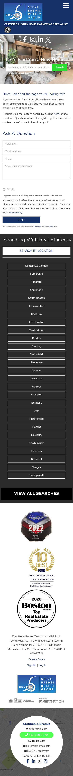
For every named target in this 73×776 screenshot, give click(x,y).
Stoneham (36, 362)
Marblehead (36, 419)
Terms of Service (48, 226)
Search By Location (36, 251)
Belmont (36, 403)
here (56, 114)
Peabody (36, 451)
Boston (36, 338)
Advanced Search (22, 73)
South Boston (36, 298)
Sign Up (31, 665)
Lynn (36, 411)
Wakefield (36, 354)
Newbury (36, 435)
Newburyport (36, 443)
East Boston (36, 322)
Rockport (36, 459)
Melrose (37, 387)
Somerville (36, 274)
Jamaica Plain (36, 306)
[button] (59, 67)
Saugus (36, 467)
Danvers (36, 370)
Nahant (36, 427)
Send (21, 220)
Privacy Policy (15, 212)
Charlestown (36, 330)
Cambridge (36, 290)
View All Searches (36, 493)
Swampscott (36, 475)
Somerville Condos (36, 266)
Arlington (36, 394)
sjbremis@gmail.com (38, 746)
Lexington (36, 378)
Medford (36, 282)
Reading (36, 346)
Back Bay (36, 314)
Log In (42, 665)
